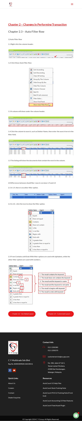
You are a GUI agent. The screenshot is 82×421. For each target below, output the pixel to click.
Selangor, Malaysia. (55, 372)
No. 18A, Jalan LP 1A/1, (56, 363)
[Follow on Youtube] (14, 370)
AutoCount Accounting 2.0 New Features (58, 401)
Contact (11, 393)
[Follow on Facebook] (10, 370)
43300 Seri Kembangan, (56, 369)
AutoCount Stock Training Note (54, 388)
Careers (11, 388)
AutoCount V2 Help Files (52, 383)
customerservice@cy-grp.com (58, 357)
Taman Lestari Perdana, (56, 366)
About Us (11, 383)
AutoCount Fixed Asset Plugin (54, 405)
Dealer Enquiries (14, 398)
